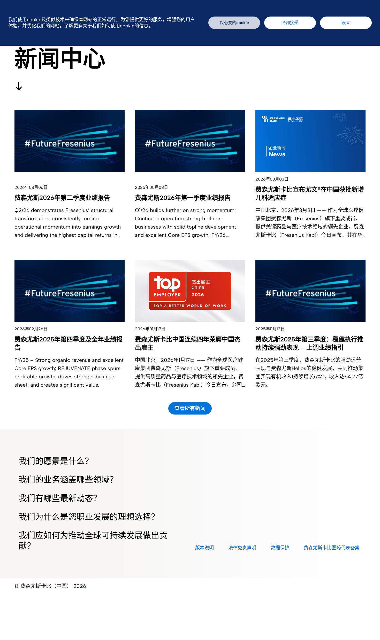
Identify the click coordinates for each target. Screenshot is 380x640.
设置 (346, 22)
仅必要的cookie (234, 22)
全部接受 (290, 22)
